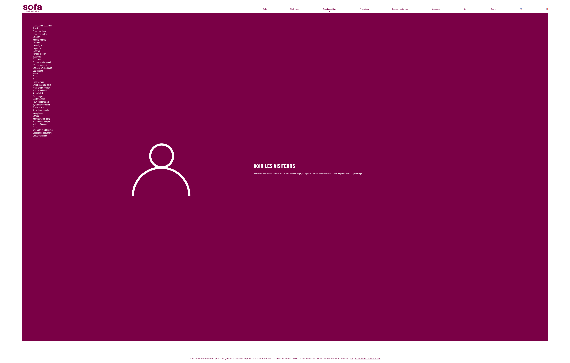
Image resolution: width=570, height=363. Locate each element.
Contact (493, 9)
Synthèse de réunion (41, 104)
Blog (465, 9)
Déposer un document (42, 132)
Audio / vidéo (38, 93)
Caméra (36, 116)
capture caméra (39, 39)
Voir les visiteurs (40, 90)
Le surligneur (38, 45)
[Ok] (566, 358)
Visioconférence (39, 124)
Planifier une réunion (41, 87)
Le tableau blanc (40, 135)
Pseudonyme (38, 96)
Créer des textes (40, 34)
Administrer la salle (41, 110)
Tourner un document (42, 62)
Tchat (35, 127)
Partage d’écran (39, 53)
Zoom (35, 76)
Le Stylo (36, 42)
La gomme (37, 48)
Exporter (36, 51)
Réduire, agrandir (40, 65)
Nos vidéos (436, 9)
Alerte (35, 73)
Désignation (38, 70)
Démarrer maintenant (400, 9)
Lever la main (38, 82)
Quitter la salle (39, 99)
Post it (35, 28)
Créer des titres (39, 31)
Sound (35, 79)
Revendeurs (364, 9)
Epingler (36, 36)
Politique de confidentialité (367, 358)
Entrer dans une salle (42, 84)
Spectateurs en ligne (41, 121)
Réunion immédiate (41, 101)
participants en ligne (41, 118)
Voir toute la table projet (43, 130)
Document (37, 59)
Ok (351, 358)
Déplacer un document (42, 68)
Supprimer (37, 56)
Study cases (294, 9)
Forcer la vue (38, 107)
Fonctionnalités (329, 9)
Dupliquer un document (42, 25)
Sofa (265, 9)
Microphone (38, 113)
